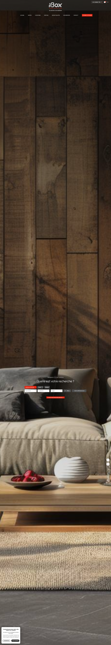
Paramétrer (6, 640)
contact (76, 15)
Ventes (29, 15)
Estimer (47, 387)
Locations (37, 15)
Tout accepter (15, 640)
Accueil (22, 15)
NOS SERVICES (66, 15)
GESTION (46, 15)
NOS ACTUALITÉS (56, 15)
